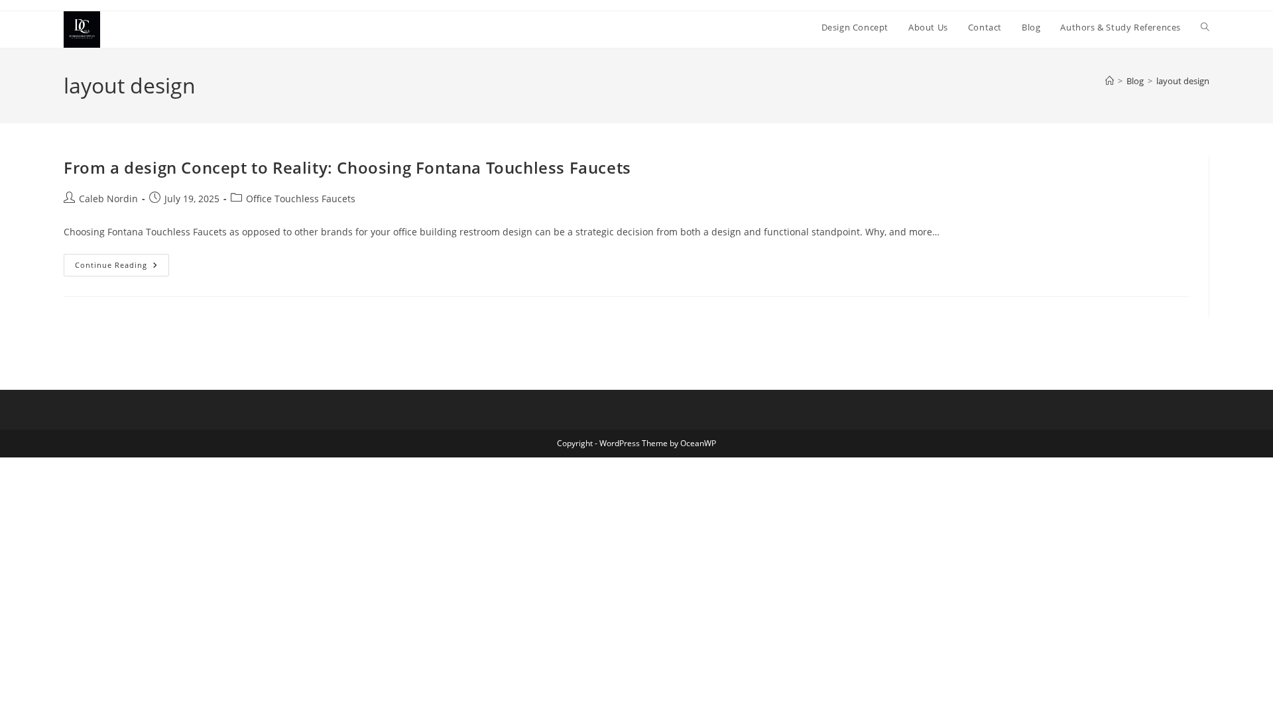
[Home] (1109, 81)
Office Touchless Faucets (300, 198)
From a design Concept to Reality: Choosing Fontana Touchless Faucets (347, 167)
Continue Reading (122, 267)
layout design (1182, 81)
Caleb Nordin (108, 198)
